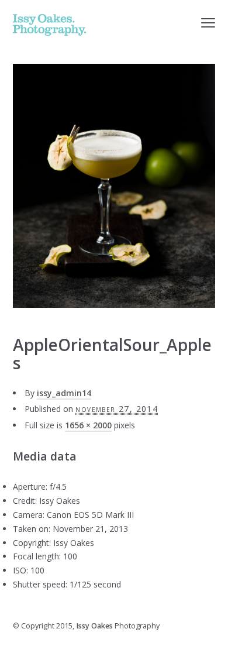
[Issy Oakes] (49, 25)
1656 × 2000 (88, 425)
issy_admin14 (64, 392)
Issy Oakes (94, 626)
